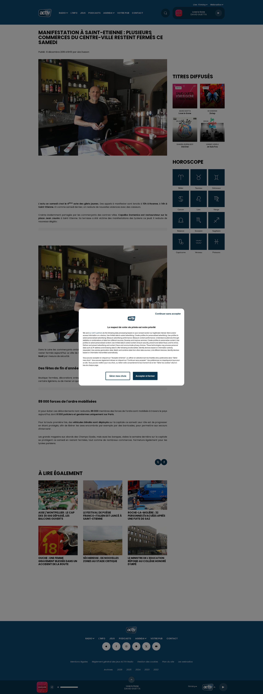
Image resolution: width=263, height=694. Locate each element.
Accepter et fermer (145, 375)
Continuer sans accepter (168, 313)
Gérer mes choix (117, 375)
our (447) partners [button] (95, 333)
